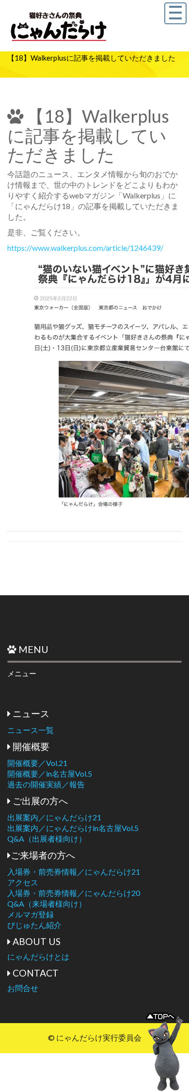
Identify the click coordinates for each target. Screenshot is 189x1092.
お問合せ (22, 988)
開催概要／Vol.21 (37, 762)
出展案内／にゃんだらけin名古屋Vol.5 (73, 827)
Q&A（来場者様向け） (46, 903)
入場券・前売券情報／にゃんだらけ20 (73, 892)
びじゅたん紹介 (34, 924)
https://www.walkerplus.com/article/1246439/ (85, 247)
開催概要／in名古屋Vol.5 (49, 773)
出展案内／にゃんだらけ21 (54, 817)
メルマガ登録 (30, 914)
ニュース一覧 (30, 729)
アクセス (22, 882)
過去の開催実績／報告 (46, 784)
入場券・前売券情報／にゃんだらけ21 (73, 871)
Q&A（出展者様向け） (46, 838)
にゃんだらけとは (38, 956)
